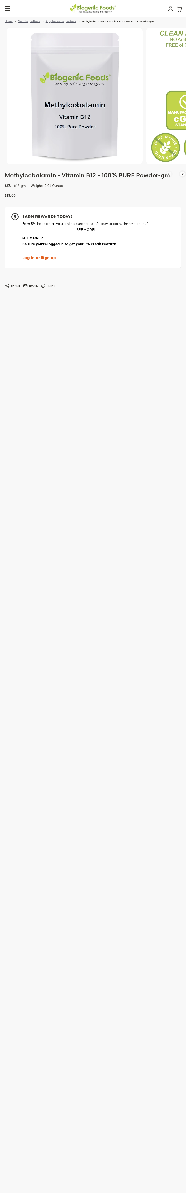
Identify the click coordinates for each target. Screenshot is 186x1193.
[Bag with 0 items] (179, 8)
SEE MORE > (33, 238)
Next (182, 174)
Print (51, 285)
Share (15, 285)
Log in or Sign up (39, 258)
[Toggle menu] (10, 8)
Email (33, 285)
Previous (169, 174)
